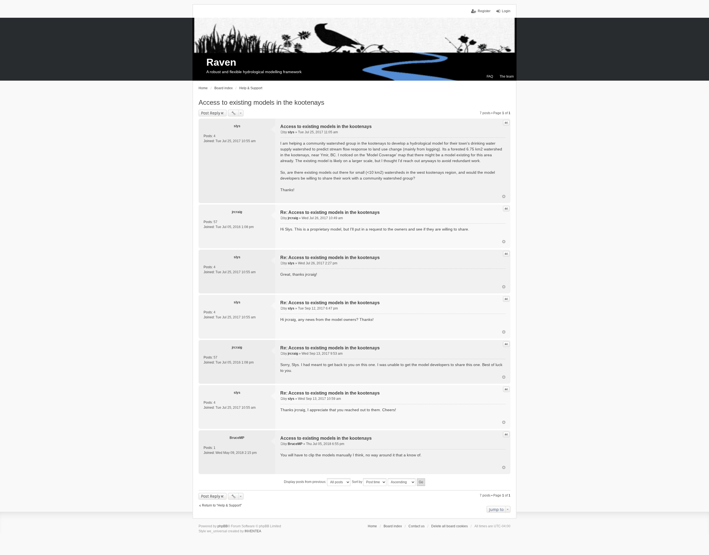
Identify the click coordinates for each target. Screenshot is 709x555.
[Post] (281, 132)
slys (237, 126)
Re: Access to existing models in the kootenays (330, 212)
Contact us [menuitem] (417, 526)
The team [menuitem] (507, 76)
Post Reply (210, 113)
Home (372, 526)
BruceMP (237, 438)
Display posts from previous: (305, 482)
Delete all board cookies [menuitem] (449, 526)
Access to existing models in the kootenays (261, 102)
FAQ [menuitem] (490, 76)
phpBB (222, 526)
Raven (221, 62)
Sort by (357, 482)
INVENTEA (253, 531)
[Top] (503, 196)
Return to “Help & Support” (222, 505)
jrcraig (237, 212)
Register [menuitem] (484, 11)
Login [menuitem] (506, 11)
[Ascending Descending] (402, 482)
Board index (393, 526)
